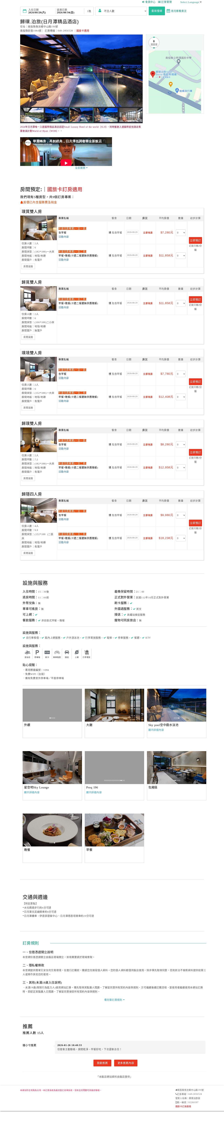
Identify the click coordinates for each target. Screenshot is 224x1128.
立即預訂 (195, 240)
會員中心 (150, 2)
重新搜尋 (156, 10)
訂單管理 (166, 2)
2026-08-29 (132, 232)
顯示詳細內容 (156, 730)
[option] (52, 705)
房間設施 (28, 266)
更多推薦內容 (126, 1062)
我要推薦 (102, 1062)
